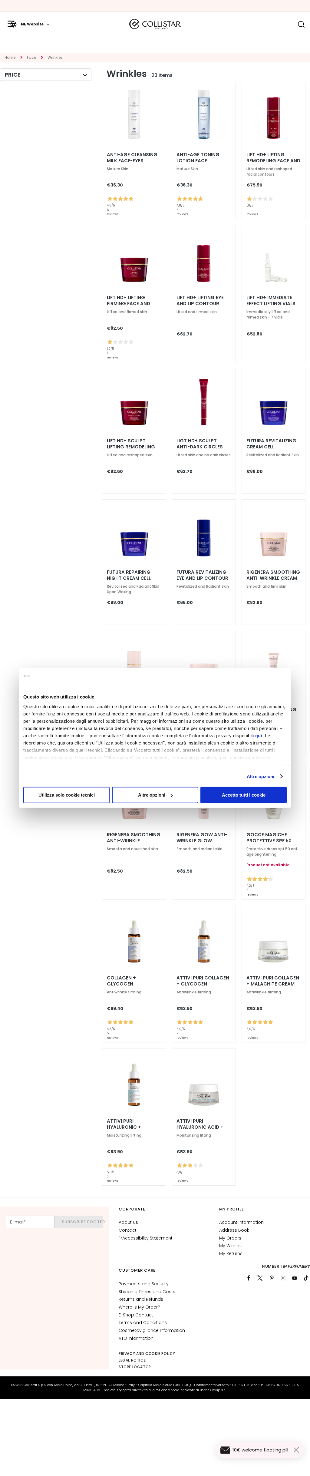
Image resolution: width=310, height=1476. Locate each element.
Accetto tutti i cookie (243, 794)
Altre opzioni (260, 776)
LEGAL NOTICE (132, 1360)
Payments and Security (144, 1284)
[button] (29, 24)
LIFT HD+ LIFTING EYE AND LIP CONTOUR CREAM (200, 304)
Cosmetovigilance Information (152, 1330)
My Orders (230, 1238)
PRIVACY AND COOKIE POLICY (147, 1353)
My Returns (230, 1253)
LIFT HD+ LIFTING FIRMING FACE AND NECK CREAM (128, 304)
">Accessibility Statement (146, 1238)
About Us (128, 1222)
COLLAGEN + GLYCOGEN (121, 981)
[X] (260, 1278)
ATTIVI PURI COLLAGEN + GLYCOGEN (202, 981)
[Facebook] (248, 1278)
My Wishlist (230, 1246)
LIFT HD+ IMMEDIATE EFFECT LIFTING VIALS (270, 301)
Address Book (234, 1230)
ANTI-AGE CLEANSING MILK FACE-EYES (132, 158)
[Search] (301, 24)
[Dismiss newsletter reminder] (297, 1450)
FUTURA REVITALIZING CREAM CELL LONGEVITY (271, 447)
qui (258, 735)
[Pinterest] (271, 1278)
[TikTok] (306, 1278)
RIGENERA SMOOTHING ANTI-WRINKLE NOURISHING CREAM (133, 841)
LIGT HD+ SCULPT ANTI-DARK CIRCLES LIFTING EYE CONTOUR (202, 447)
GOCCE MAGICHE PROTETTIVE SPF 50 (269, 838)
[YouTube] (294, 1278)
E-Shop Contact (136, 1315)
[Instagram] (283, 1278)
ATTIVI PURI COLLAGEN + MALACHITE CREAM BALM (272, 984)
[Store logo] (155, 24)
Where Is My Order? (139, 1307)
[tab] (45, 75)
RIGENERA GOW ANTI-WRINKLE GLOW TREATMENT (201, 841)
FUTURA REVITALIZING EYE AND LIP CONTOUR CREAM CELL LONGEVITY (202, 578)
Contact (128, 1230)
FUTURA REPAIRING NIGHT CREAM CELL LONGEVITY (129, 578)
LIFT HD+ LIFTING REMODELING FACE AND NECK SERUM (273, 161)
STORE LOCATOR (135, 1366)
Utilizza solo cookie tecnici (66, 794)
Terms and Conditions (143, 1322)
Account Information (241, 1222)
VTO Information (136, 1338)
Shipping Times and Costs (147, 1292)
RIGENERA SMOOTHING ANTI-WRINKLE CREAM (273, 575)
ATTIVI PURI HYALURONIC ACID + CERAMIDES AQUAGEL (201, 1127)
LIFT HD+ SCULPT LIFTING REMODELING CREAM (131, 447)
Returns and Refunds (141, 1299)
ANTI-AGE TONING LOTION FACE (197, 158)
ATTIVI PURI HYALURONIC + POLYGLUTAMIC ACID (131, 1127)
